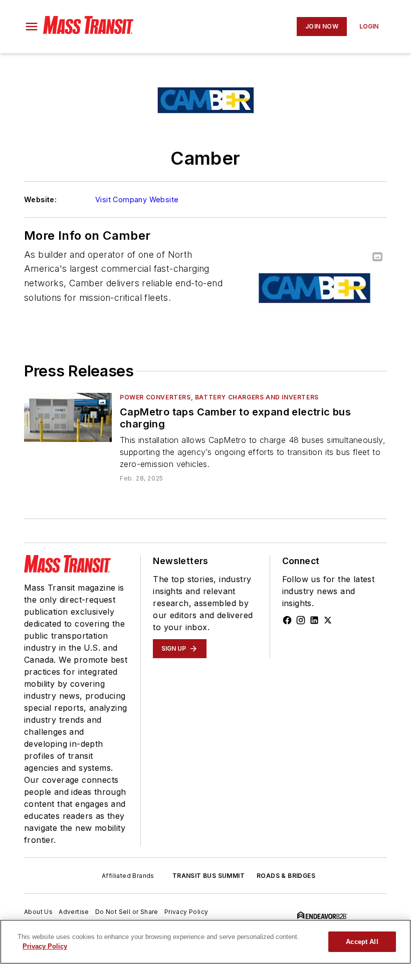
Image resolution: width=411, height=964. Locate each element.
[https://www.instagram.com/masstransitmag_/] (301, 620)
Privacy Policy (186, 911)
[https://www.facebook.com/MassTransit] (287, 620)
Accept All (362, 941)
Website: (40, 199)
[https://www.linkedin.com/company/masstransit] (314, 620)
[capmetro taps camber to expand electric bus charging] (68, 417)
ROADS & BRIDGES (286, 875)
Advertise (74, 911)
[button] (31, 26)
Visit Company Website (136, 199)
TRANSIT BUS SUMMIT (208, 875)
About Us (38, 911)
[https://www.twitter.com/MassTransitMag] (328, 620)
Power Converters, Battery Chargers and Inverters (219, 397)
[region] (205, 941)
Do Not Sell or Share (126, 911)
